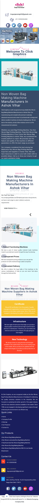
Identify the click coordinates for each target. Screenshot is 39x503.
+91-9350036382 (21, 19)
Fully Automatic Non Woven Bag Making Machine (16, 442)
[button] (3, 36)
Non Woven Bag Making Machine (11, 437)
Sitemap (4, 422)
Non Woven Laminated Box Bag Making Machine (16, 440)
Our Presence (6, 425)
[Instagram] (31, 25)
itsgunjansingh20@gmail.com (21, 14)
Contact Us (5, 427)
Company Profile (7, 419)
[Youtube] (25, 25)
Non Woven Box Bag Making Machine (12, 445)
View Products (10, 208)
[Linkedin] (19, 25)
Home (4, 416)
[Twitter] (14, 25)
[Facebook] (8, 25)
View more (19, 230)
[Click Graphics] (19, 5)
